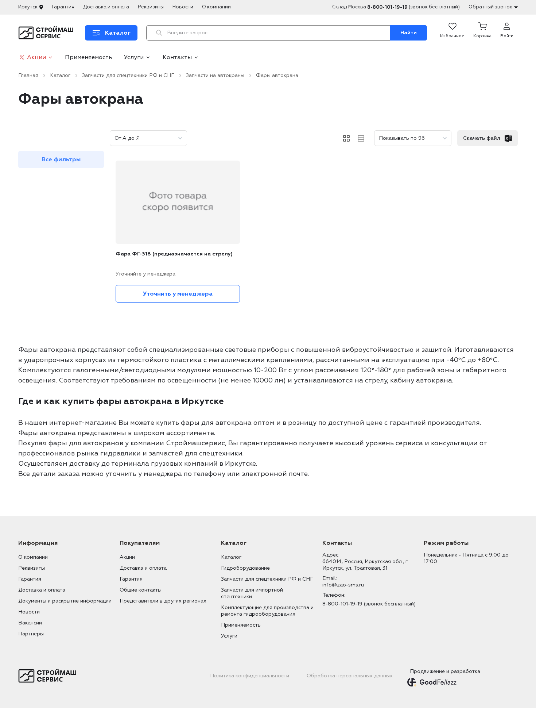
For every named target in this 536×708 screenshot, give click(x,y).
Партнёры (31, 634)
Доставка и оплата (106, 7)
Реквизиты (151, 7)
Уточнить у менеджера (178, 293)
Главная (28, 75)
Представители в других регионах (163, 601)
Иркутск (28, 7)
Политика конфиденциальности (249, 676)
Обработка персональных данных (350, 676)
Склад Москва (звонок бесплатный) (396, 7)
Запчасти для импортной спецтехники (252, 593)
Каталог (60, 75)
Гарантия (63, 7)
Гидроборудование (245, 568)
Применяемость (88, 57)
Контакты (177, 57)
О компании (216, 7)
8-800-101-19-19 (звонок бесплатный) (369, 604)
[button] (482, 33)
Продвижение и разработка (445, 671)
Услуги (134, 57)
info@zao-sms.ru (343, 585)
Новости (182, 7)
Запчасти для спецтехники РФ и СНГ (128, 75)
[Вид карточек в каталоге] (346, 138)
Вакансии (30, 623)
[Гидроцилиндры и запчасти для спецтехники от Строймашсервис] (47, 32)
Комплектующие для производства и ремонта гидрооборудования (267, 610)
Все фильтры (61, 159)
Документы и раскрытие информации (65, 601)
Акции (36, 57)
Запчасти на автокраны (215, 75)
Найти (408, 33)
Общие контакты (141, 590)
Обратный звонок (490, 7)
